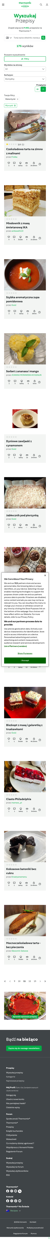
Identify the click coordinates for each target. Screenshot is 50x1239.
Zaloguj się (11, 1095)
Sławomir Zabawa (20, 951)
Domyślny (9, 79)
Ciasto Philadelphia (18, 799)
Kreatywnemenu (19, 877)
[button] (3, 4)
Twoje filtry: (9, 95)
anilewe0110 (17, 231)
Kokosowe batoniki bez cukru (21, 871)
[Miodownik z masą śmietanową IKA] (25, 200)
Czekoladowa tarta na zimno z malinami (24, 151)
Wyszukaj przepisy (14, 1072)
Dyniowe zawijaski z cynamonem (19, 443)
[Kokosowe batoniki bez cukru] (25, 846)
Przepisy (10, 1068)
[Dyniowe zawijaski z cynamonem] (25, 418)
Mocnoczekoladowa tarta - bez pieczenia (23, 945)
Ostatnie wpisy (13, 1107)
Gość (14, 305)
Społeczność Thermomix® (18, 1118)
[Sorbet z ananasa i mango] (25, 348)
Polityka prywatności (35, 1228)
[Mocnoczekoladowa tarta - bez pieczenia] (25, 920)
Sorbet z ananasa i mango (22, 371)
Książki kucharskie (14, 1131)
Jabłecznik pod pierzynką (22, 515)
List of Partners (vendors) (15, 646)
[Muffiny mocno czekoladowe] (25, 562)
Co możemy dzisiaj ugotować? (20, 1143)
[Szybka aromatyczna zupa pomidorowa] (25, 274)
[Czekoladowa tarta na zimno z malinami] (25, 125)
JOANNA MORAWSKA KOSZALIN (27, 375)
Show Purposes (25, 653)
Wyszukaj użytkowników (17, 1171)
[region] (25, 619)
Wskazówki (11, 1139)
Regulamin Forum (14, 1151)
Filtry (26, 59)
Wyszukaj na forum (15, 1167)
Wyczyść (9, 105)
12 (6, 69)
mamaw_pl (17, 802)
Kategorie (10, 1076)
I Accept (25, 660)
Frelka (14, 157)
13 (35, 981)
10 (19, 981)
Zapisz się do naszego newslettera (23, 1048)
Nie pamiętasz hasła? (16, 1103)
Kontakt (33, 1222)
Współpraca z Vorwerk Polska (19, 1147)
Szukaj (9, 1158)
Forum (9, 1114)
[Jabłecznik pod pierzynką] (25, 492)
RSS (8, 1175)
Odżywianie (11, 1135)
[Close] (45, 575)
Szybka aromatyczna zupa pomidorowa (22, 299)
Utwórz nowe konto (15, 1099)
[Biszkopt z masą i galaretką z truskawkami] (25, 702)
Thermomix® (12, 1123)
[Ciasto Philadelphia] (25, 776)
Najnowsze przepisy (15, 1081)
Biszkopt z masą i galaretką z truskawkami (24, 727)
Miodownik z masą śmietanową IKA (18, 225)
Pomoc (34, 1233)
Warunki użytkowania (15, 1228)
